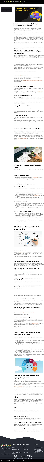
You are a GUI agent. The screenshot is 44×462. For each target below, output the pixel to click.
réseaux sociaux (35, 177)
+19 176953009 (23, 1)
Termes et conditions (26, 460)
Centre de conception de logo (18, 386)
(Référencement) (27, 312)
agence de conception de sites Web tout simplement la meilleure (32, 80)
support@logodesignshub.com (15, 1)
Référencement (40, 91)
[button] (22, 3)
